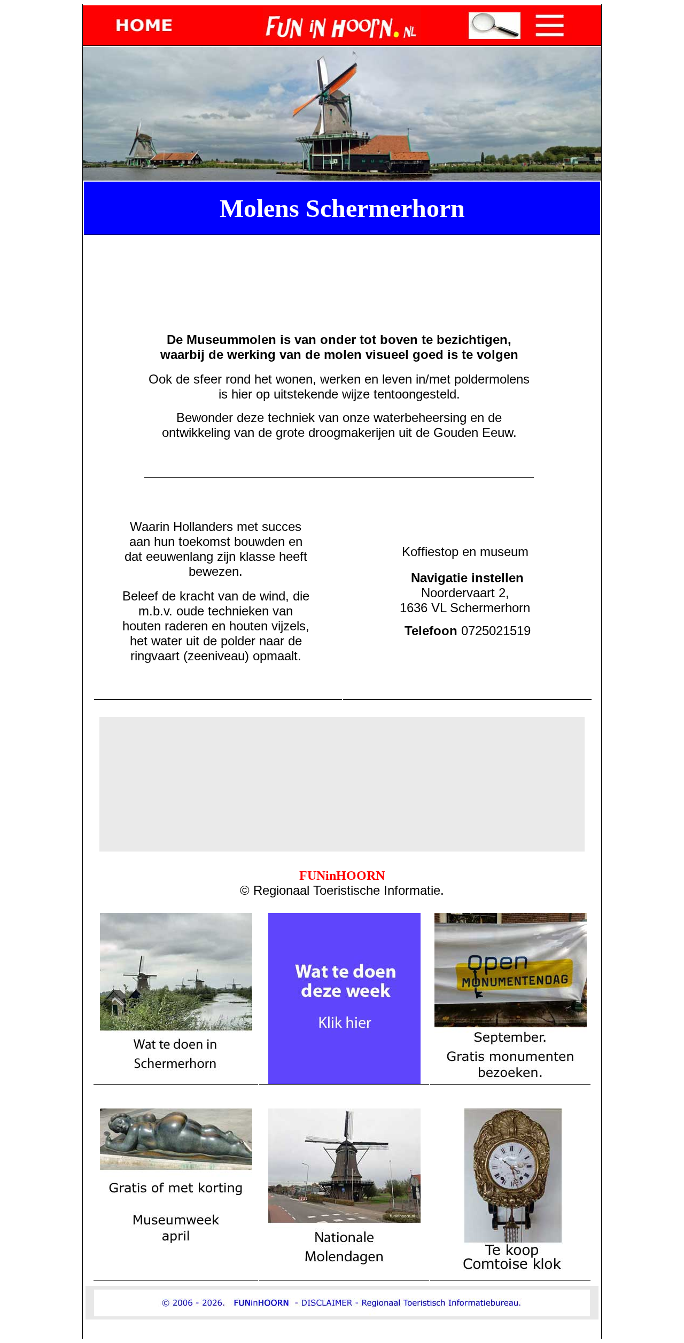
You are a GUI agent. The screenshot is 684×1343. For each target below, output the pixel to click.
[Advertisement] (344, 263)
